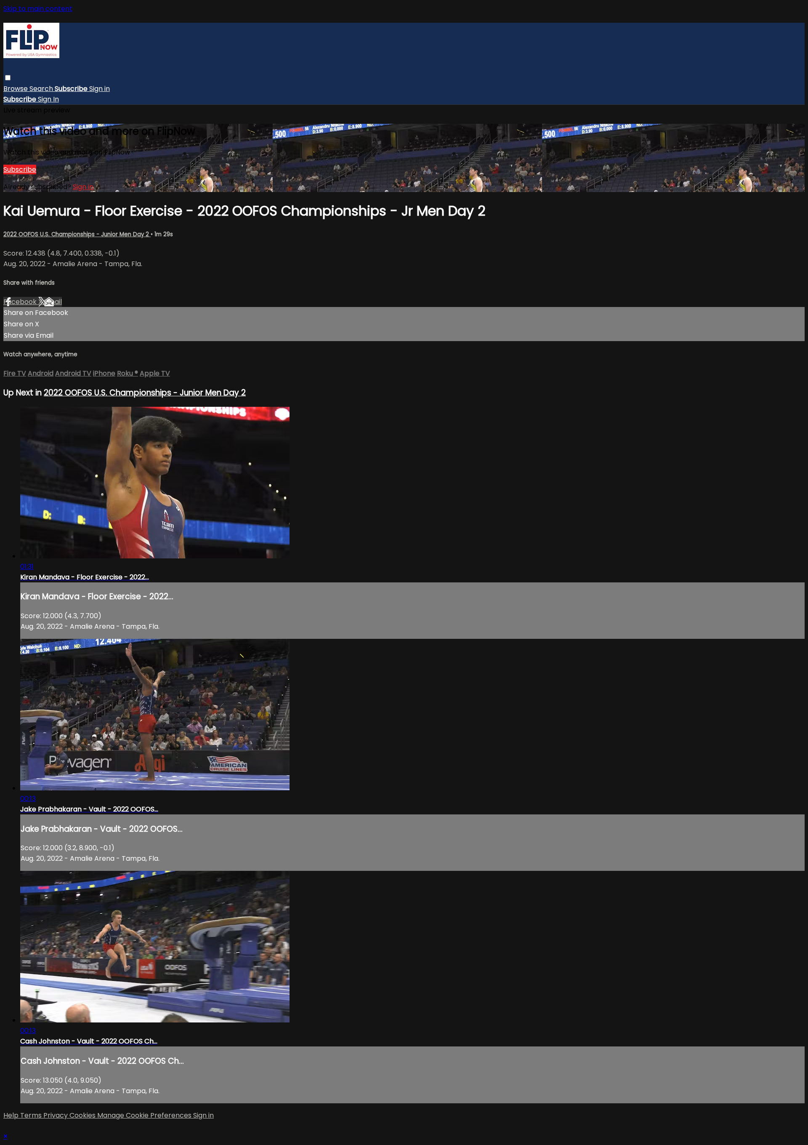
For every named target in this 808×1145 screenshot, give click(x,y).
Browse (16, 88)
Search (42, 88)
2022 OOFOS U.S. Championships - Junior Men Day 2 (77, 234)
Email (53, 302)
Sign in (99, 88)
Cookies (83, 1115)
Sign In (48, 99)
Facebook (20, 302)
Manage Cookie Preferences (145, 1115)
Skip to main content (37, 8)
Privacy (56, 1115)
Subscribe (19, 169)
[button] (8, 77)
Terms (31, 1115)
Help (11, 1115)
